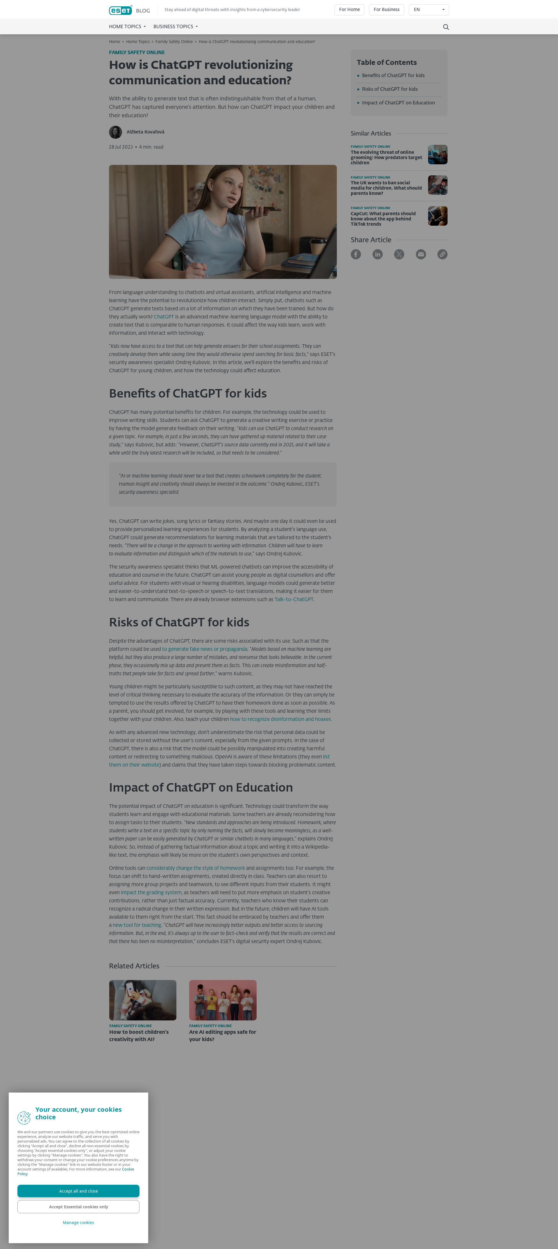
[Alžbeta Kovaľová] (118, 132)
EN (417, 10)
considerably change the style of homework (195, 868)
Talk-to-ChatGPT (294, 599)
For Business (387, 10)
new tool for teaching (136, 925)
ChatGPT (164, 317)
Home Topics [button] (125, 27)
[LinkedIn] (378, 254)
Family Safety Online (174, 42)
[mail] (421, 254)
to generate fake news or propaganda (204, 649)
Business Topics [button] (173, 27)
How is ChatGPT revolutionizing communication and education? (257, 42)
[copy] (442, 254)
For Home (349, 10)
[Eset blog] (133, 10)
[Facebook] (356, 254)
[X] (399, 254)
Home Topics (138, 42)
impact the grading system (151, 892)
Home (114, 42)
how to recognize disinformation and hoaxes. (281, 719)
